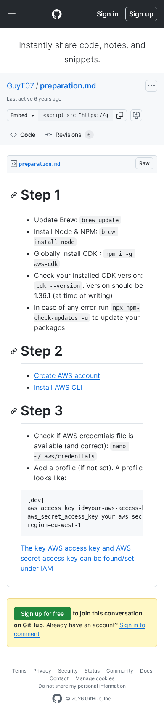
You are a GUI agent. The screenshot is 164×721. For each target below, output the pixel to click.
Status (92, 671)
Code (27, 134)
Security (68, 671)
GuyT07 (20, 85)
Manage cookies (94, 678)
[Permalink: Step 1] (15, 195)
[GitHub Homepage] (57, 698)
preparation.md (68, 85)
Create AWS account (67, 375)
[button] (120, 115)
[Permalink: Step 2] (15, 351)
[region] (82, 380)
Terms (19, 671)
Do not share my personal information (82, 686)
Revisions (73, 134)
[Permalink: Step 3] (15, 411)
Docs (146, 671)
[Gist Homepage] (57, 14)
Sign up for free (42, 613)
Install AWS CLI (58, 387)
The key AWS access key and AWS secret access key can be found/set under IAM (77, 558)
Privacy (42, 671)
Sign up (141, 14)
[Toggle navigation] (12, 13)
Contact (59, 678)
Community (119, 671)
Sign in (108, 14)
